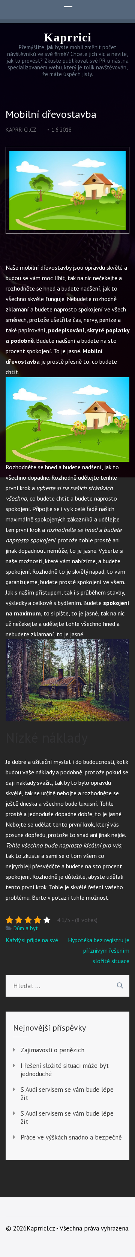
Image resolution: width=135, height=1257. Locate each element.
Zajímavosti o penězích (52, 1050)
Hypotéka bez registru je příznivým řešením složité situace (98, 950)
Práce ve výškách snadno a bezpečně (71, 1137)
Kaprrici (68, 37)
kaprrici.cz (21, 129)
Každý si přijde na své (32, 940)
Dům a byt (26, 928)
